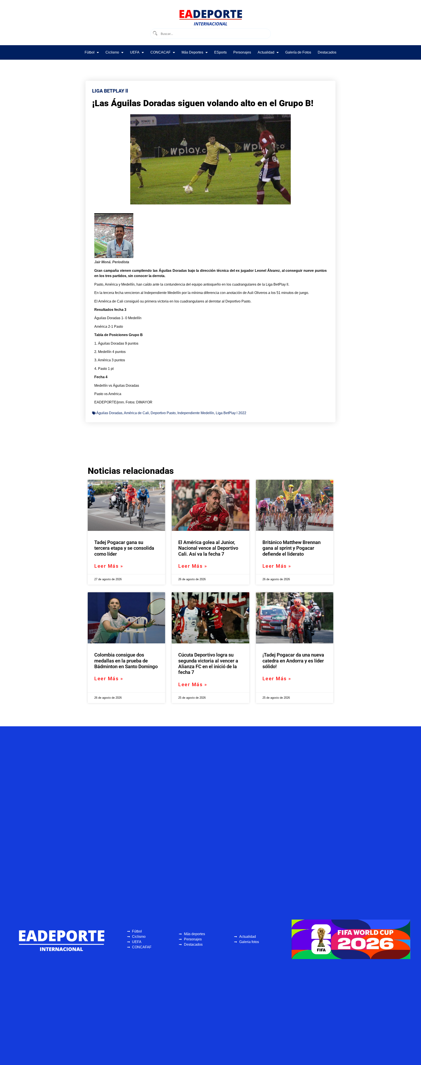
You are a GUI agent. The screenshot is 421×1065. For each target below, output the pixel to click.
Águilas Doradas (109, 413)
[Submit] (155, 34)
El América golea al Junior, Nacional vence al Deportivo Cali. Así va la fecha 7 (208, 548)
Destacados (327, 52)
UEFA (134, 52)
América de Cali (136, 413)
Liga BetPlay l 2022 (231, 413)
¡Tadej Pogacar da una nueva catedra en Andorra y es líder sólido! (293, 660)
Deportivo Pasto (163, 413)
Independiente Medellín (195, 413)
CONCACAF (160, 52)
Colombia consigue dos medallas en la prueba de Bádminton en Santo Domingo (126, 660)
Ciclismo (112, 52)
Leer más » (108, 566)
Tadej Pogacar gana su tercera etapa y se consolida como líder (124, 548)
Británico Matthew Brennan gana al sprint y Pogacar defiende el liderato (291, 548)
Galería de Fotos (298, 52)
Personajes (242, 52)
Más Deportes (192, 52)
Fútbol (90, 52)
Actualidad (266, 52)
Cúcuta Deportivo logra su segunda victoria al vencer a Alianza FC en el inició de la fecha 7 (208, 663)
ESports (220, 52)
